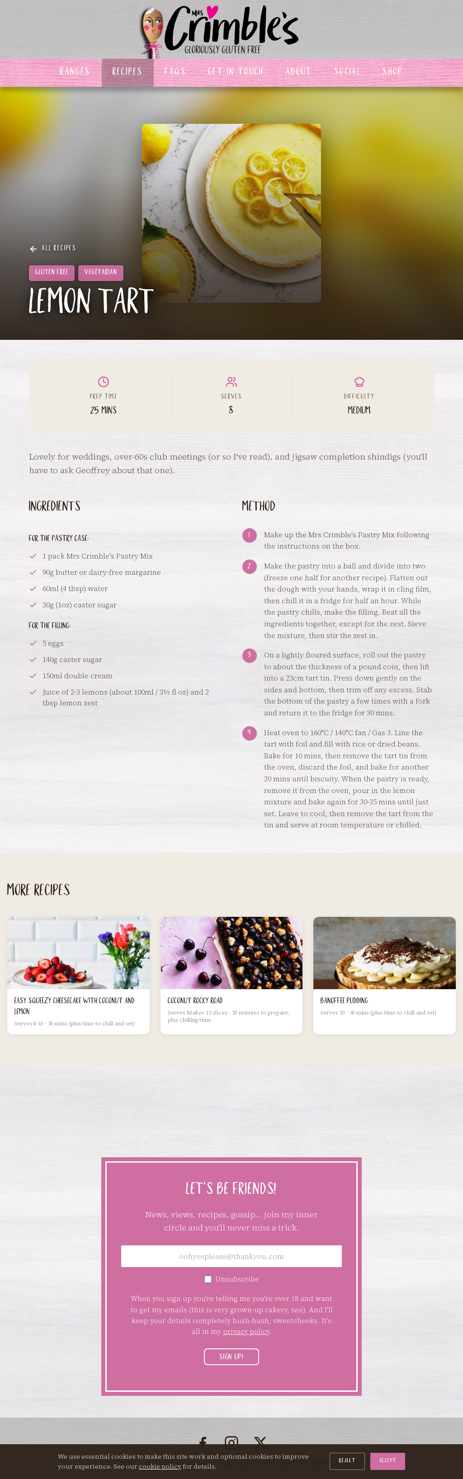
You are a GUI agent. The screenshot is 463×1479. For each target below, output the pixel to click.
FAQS (175, 72)
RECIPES (128, 72)
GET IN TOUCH (236, 72)
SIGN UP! (231, 1358)
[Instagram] (231, 1443)
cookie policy (160, 1466)
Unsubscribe (237, 1279)
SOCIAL (347, 72)
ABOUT (299, 72)
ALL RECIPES (59, 249)
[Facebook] (202, 1443)
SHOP (393, 72)
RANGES (75, 72)
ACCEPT (387, 1461)
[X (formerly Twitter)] (260, 1443)
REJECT (347, 1461)
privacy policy (246, 1331)
